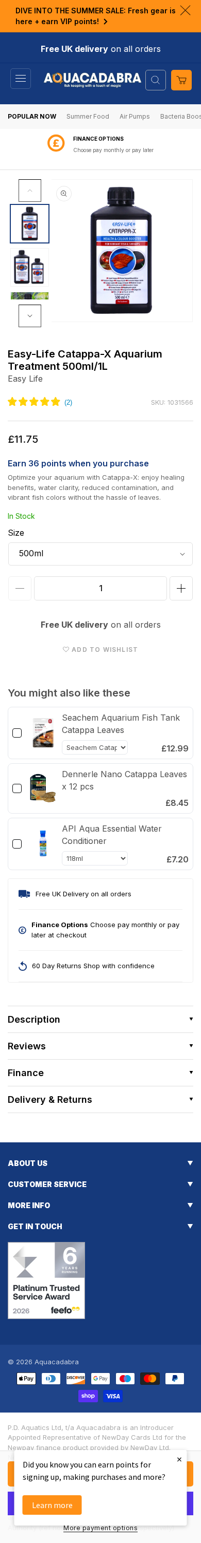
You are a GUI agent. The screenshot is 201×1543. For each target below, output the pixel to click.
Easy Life (25, 378)
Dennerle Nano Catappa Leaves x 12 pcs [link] (124, 780)
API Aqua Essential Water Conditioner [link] (112, 834)
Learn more (52, 1505)
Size (16, 533)
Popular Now (32, 116)
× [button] (179, 1459)
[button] (20, 78)
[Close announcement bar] (185, 10)
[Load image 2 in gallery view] (29, 267)
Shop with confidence (113, 150)
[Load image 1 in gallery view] (29, 223)
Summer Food (87, 116)
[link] (43, 733)
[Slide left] (30, 190)
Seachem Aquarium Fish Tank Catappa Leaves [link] (121, 723)
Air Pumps (135, 116)
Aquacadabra (57, 1362)
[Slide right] (30, 316)
